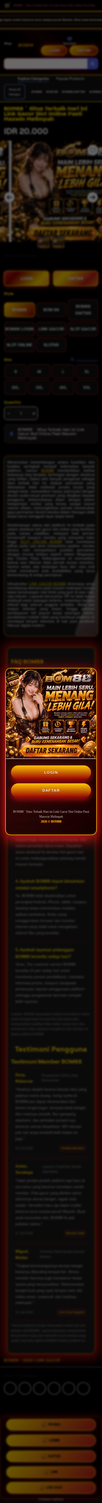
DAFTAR (51, 790)
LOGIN (51, 772)
